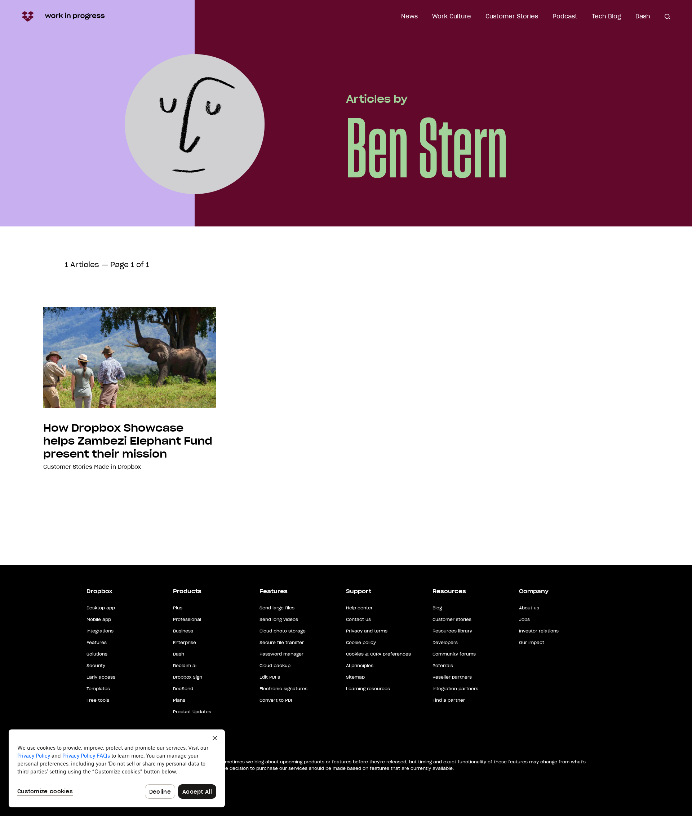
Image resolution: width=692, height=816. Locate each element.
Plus (177, 607)
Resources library (452, 631)
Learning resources (368, 688)
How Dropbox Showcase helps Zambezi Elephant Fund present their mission (127, 441)
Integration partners (455, 688)
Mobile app (98, 619)
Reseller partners (452, 677)
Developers (445, 642)
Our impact (531, 642)
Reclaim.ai (184, 665)
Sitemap (355, 677)
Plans (179, 700)
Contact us (358, 619)
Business (183, 631)
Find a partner (448, 700)
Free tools (97, 700)
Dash (642, 16)
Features (96, 642)
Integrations (100, 631)
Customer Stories (511, 16)
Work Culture (451, 16)
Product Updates (192, 711)
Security (95, 665)
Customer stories (451, 619)
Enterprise (184, 642)
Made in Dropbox (117, 466)
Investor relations (539, 631)
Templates (98, 688)
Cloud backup (275, 665)
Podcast (565, 16)
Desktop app (100, 607)
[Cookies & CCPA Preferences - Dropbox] (117, 768)
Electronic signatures (283, 688)
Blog (437, 607)
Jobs (524, 619)
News (409, 16)
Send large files (277, 607)
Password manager (281, 654)
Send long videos (279, 619)
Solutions (96, 654)
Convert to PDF (276, 700)
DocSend (183, 688)
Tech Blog (606, 16)
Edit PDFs (270, 677)
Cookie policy (361, 642)
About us (529, 607)
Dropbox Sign (187, 677)
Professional (187, 619)
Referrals (442, 665)
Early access (100, 677)
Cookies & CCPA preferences (378, 654)
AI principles (359, 665)
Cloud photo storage (283, 631)
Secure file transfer (282, 642)
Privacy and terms (366, 631)
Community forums (454, 654)
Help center (359, 607)
